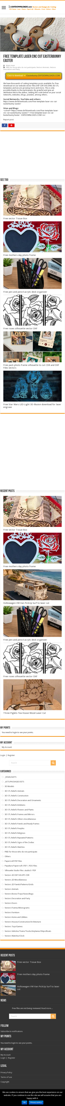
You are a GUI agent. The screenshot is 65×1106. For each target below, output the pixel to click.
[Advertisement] (32, 156)
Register (11, 755)
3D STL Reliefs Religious (15, 833)
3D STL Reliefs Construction (16, 796)
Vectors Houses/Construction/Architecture (23, 922)
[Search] (53, 762)
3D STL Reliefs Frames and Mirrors (19, 814)
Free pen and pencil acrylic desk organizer (25, 292)
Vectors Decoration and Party (17, 898)
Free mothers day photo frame (19, 255)
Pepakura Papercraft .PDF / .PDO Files (21, 866)
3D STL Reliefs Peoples (14, 828)
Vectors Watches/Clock (14, 936)
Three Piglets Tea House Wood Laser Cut (24, 713)
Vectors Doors (11, 903)
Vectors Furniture (12, 912)
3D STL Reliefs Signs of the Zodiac (19, 842)
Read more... (46, 1008)
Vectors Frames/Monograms (17, 908)
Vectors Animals (42, 67)
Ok (24, 1102)
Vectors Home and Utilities (16, 917)
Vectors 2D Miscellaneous (16, 880)
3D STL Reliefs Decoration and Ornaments (23, 800)
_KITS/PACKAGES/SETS (14, 782)
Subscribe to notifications (12, 1031)
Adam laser (10, 65)
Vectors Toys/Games (14, 926)
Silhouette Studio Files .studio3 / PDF (20, 870)
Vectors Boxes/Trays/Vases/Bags (19, 894)
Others (8, 856)
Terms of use (6, 1077)
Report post (8, 119)
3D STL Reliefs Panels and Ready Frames (22, 824)
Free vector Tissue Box (15, 218)
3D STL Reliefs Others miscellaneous (20, 819)
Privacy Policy (6, 1072)
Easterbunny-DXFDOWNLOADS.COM (43, 75)
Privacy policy (36, 1102)
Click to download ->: (16, 75)
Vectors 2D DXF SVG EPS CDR (17, 875)
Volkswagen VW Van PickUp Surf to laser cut (26, 603)
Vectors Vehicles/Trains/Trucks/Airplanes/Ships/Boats (28, 931)
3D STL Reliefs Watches (15, 847)
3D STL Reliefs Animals (14, 791)
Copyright (5, 1082)
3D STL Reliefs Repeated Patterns (19, 838)
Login (2, 755)
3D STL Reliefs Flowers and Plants (19, 810)
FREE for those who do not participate (21, 67)
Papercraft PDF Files (13, 861)
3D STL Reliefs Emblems (15, 805)
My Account (7, 747)
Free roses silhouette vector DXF (20, 328)
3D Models (9, 786)
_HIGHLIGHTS (10, 777)
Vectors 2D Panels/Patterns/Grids (19, 884)
